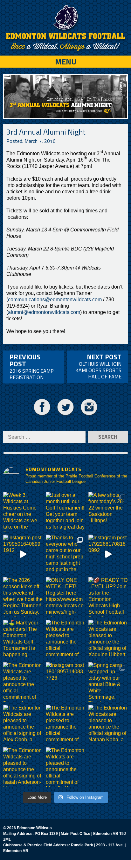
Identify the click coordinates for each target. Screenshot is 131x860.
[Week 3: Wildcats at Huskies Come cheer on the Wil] (23, 511)
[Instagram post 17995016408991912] (23, 554)
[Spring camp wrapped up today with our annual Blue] (108, 682)
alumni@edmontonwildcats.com (44, 312)
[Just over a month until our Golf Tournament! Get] (65, 511)
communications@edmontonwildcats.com (55, 299)
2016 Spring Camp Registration (32, 366)
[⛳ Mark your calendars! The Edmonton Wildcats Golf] (23, 639)
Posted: (31, 141)
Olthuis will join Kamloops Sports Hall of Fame (98, 366)
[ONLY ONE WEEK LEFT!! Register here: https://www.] (65, 597)
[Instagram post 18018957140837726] (65, 682)
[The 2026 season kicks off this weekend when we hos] (23, 597)
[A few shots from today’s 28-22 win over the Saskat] (108, 511)
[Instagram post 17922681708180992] (108, 554)
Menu (65, 61)
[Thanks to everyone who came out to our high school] (65, 554)
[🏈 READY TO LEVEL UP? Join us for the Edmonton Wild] (108, 597)
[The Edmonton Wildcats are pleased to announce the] (65, 639)
